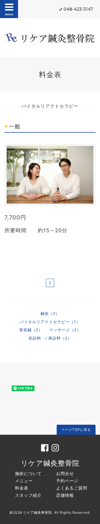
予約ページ (67, 480)
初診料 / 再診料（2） (50, 338)
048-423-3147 (78, 9)
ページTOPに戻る (76, 429)
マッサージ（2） (65, 329)
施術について (28, 473)
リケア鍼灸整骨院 (50, 463)
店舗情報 (65, 495)
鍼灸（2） (50, 313)
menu (9, 14)
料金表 (21, 488)
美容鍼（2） (30, 329)
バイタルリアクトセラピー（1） (50, 321)
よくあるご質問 (71, 488)
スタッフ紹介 (28, 495)
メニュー (24, 480)
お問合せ (65, 473)
